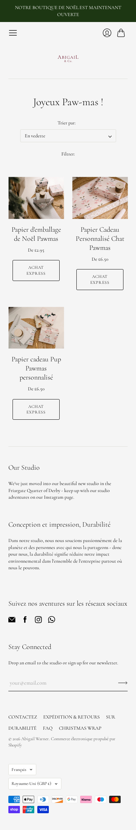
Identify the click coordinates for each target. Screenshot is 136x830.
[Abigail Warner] (68, 58)
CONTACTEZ (22, 717)
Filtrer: (68, 154)
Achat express (36, 270)
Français (19, 769)
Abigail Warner (35, 739)
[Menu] (13, 33)
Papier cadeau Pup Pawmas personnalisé (36, 368)
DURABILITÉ (22, 728)
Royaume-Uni (31, 783)
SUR (110, 717)
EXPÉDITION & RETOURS (71, 717)
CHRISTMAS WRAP (80, 728)
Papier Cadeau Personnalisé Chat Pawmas (100, 238)
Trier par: (67, 123)
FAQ (48, 728)
